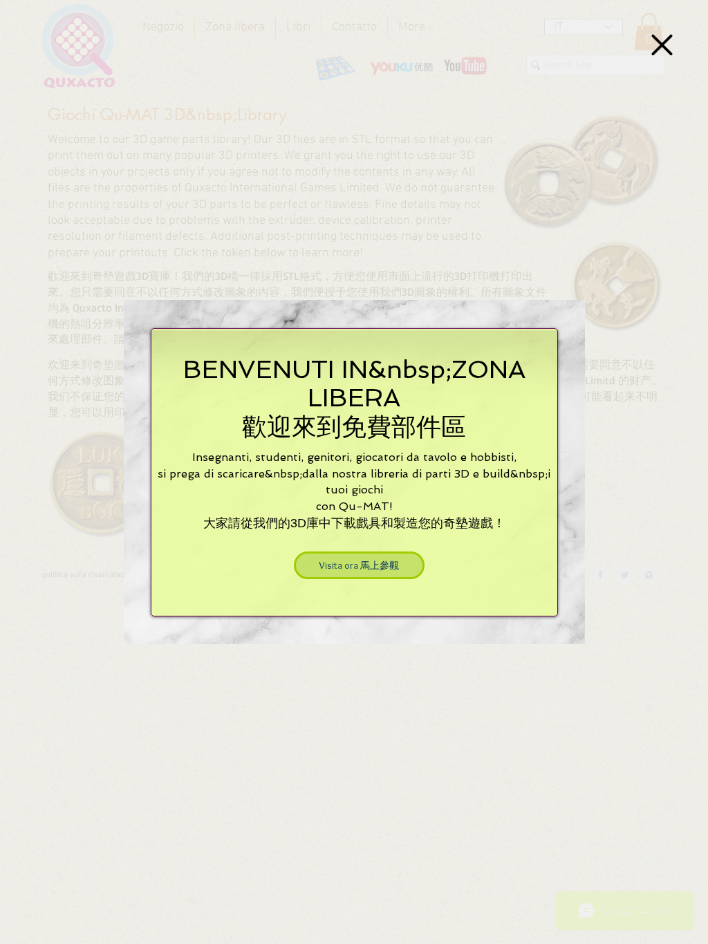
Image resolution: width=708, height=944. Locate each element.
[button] (662, 45)
